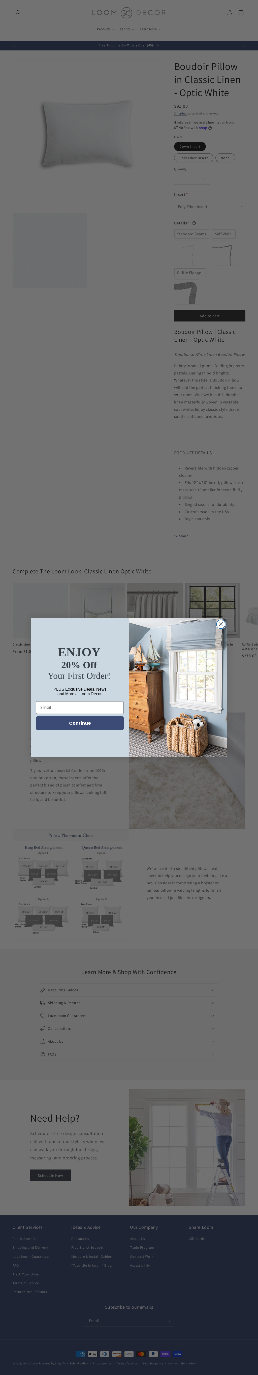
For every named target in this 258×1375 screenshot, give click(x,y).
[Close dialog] (220, 624)
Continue (80, 723)
